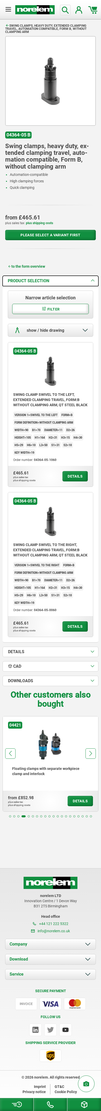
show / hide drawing (45, 330)
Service (17, 974)
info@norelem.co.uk (53, 931)
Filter (53, 309)
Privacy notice (34, 1092)
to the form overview (28, 266)
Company (18, 944)
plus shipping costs (39, 223)
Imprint (40, 1087)
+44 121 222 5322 (53, 924)
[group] (50, 764)
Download (19, 959)
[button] (10, 816)
